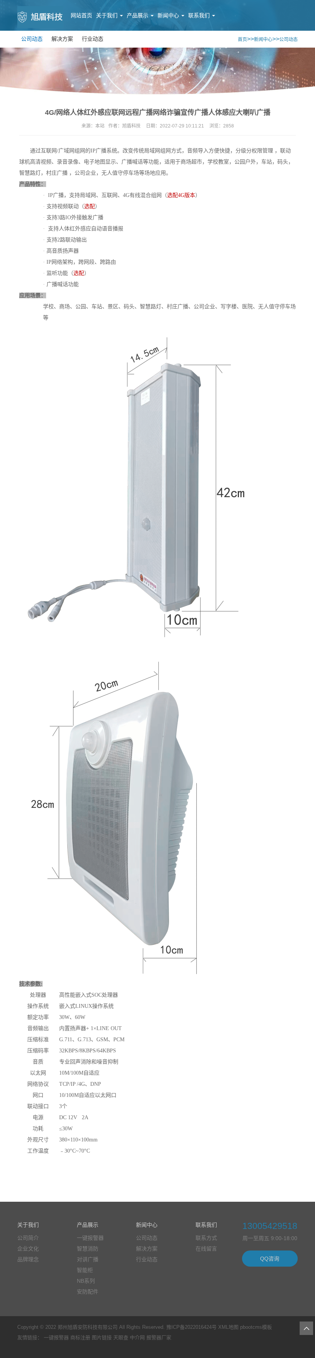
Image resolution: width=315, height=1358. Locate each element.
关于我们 (107, 15)
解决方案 (62, 39)
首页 (242, 39)
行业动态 (92, 39)
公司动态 (32, 39)
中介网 (137, 1337)
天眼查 (120, 1337)
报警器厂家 (158, 1337)
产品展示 (138, 15)
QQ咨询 (269, 1258)
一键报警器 (56, 1337)
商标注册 (80, 1337)
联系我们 (199, 15)
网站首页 (81, 15)
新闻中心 (169, 15)
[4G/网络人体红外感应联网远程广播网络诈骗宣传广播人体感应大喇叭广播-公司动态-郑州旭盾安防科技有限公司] (40, 22)
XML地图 (228, 1327)
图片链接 (102, 1337)
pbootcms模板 (256, 1327)
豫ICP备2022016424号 (191, 1327)
